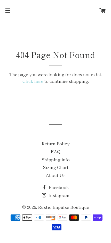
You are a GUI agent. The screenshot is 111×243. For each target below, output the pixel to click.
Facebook (58, 187)
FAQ (56, 151)
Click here (32, 81)
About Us (56, 175)
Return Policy (55, 143)
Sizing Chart (55, 167)
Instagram (58, 195)
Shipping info (56, 159)
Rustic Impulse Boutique (63, 207)
